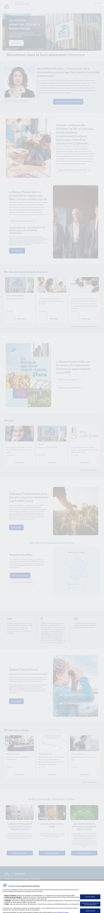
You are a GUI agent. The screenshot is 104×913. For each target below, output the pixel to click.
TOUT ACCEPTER (90, 897)
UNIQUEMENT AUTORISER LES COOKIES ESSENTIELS (90, 903)
